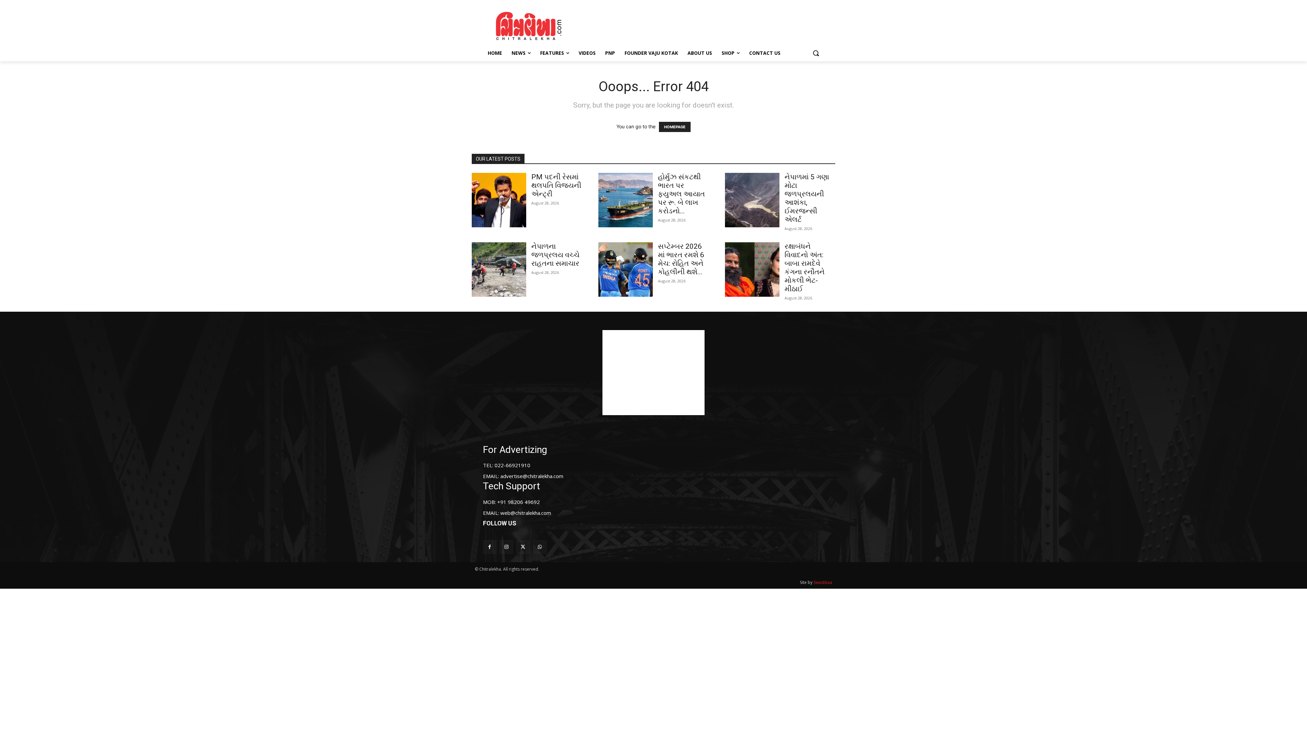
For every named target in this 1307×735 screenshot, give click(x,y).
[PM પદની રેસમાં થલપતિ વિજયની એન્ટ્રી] (499, 200)
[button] (816, 53)
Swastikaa (822, 582)
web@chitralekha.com (525, 512)
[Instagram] (506, 547)
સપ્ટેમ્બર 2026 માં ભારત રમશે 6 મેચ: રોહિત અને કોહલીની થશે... (681, 259)
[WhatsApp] (540, 547)
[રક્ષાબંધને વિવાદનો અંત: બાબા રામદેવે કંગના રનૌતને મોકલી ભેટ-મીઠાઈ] (752, 269)
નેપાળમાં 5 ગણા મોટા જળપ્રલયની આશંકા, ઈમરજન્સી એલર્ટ (807, 198)
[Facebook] (489, 547)
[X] (523, 547)
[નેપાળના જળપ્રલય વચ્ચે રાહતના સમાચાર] (499, 269)
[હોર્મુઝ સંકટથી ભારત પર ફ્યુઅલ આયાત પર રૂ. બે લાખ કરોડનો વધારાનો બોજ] (625, 200)
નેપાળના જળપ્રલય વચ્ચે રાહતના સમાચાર (555, 254)
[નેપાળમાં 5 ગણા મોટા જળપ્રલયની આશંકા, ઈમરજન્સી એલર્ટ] (752, 200)
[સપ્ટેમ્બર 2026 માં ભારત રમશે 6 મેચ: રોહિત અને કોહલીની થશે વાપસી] (625, 269)
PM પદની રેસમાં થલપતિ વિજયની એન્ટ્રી (556, 185)
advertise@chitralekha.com (531, 476)
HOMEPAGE (674, 127)
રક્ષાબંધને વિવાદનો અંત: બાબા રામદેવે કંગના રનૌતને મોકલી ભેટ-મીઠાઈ (805, 267)
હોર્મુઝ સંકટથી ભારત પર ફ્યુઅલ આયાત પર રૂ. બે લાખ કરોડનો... (681, 194)
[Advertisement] (711, 25)
